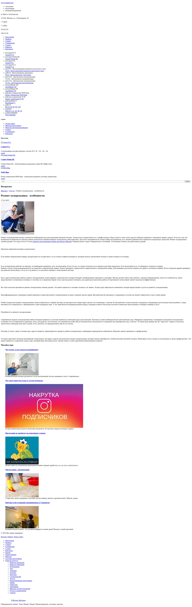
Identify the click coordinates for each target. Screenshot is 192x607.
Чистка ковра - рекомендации (17, 470)
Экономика (14, 587)
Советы (13, 593)
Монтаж (8, 557)
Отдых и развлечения (18, 591)
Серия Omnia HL (11, 59)
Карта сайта (18, 537)
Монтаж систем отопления (20, 589)
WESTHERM (10, 115)
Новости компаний (17, 563)
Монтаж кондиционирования (16, 128)
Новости (8, 47)
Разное (7, 553)
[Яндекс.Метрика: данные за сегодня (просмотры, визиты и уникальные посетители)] (18, 600)
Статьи (8, 45)
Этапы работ (10, 124)
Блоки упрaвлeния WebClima (16, 95)
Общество (13, 585)
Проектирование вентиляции (21, 581)
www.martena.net (7, 3)
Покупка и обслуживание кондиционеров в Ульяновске (27, 503)
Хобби (12, 583)
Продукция (9, 37)
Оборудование (10, 555)
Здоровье (13, 571)
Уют (11, 569)
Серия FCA (9, 67)
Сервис (8, 41)
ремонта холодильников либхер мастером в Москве (52, 241)
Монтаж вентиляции (13, 126)
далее (3, 153)
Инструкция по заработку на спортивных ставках (25, 433)
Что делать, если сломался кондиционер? (21, 350)
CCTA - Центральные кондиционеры (19, 83)
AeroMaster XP (10, 87)
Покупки (13, 575)
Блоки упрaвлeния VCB (14, 99)
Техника (13, 573)
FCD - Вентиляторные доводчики (18, 75)
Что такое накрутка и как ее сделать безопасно (24, 381)
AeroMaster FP (10, 91)
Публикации (14, 567)
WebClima (5, 172)
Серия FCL (9, 63)
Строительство (15, 577)
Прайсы (8, 39)
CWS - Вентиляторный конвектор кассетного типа (24, 71)
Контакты (9, 49)
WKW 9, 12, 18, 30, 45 (13, 111)
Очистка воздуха (11, 561)
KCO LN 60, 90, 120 (13, 107)
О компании (10, 43)
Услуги (12, 579)
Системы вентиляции (13, 559)
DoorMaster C (10, 103)
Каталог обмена (7, 537)
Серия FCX (9, 55)
